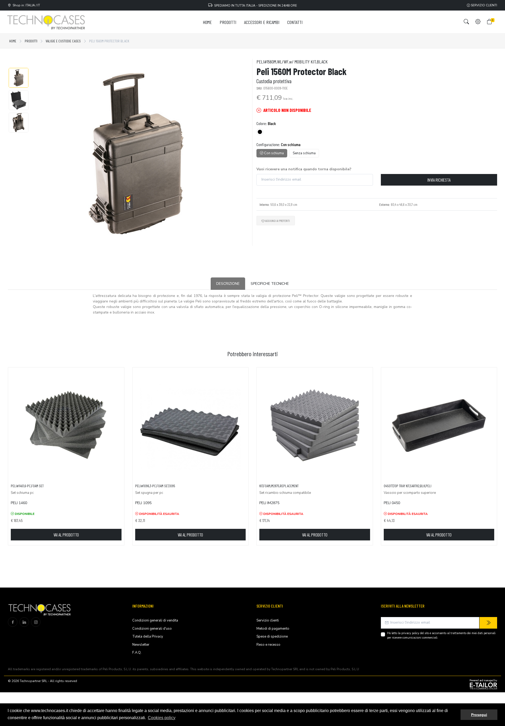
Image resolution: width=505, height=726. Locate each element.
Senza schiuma (304, 153)
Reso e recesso (268, 644)
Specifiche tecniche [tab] (270, 283)
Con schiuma (273, 153)
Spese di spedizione (272, 636)
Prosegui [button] (479, 715)
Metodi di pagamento (272, 628)
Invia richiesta (439, 179)
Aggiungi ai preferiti (277, 220)
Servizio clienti (483, 5)
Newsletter (140, 644)
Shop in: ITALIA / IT (25, 5)
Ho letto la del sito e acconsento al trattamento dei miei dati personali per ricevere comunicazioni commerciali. (441, 635)
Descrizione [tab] (228, 283)
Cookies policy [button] (161, 717)
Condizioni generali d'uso (152, 628)
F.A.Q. (137, 652)
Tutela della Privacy (147, 636)
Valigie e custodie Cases (63, 41)
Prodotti (31, 41)
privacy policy (410, 633)
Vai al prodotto (66, 534)
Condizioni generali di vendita (155, 620)
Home (12, 41)
